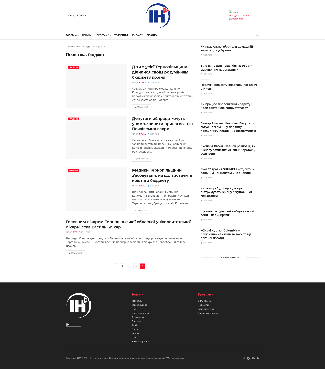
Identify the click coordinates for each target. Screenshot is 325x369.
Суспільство (138, 317)
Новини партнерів (140, 341)
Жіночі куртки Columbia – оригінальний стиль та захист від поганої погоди (226, 234)
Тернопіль (137, 301)
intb (75, 232)
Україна (135, 333)
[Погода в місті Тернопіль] (244, 12)
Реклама (152, 35)
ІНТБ (79, 358)
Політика (136, 321)
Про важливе (204, 305)
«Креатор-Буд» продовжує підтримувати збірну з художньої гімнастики (226, 192)
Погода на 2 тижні (239, 15)
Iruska (142, 186)
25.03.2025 (207, 243)
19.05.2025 (207, 158)
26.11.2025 (207, 93)
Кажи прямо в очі (206, 309)
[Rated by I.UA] (73, 325)
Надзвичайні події (140, 313)
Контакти (137, 35)
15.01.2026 (207, 74)
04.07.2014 (154, 134)
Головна (71, 35)
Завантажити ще (230, 257)
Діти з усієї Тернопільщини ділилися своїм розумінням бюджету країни (160, 72)
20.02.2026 (207, 55)
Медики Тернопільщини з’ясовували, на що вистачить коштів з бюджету (162, 175)
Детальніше (141, 107)
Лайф (134, 325)
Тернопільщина (139, 305)
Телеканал (121, 35)
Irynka (142, 82)
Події (134, 309)
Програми (103, 35)
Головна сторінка (74, 46)
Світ (134, 337)
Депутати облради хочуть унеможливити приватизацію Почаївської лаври (162, 123)
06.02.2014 (154, 186)
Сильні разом (204, 301)
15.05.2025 (207, 178)
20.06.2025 (207, 112)
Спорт (135, 329)
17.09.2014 (154, 82)
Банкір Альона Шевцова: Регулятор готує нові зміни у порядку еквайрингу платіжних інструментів (228, 127)
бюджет (88, 46)
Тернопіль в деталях (208, 313)
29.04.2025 (207, 220)
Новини (86, 35)
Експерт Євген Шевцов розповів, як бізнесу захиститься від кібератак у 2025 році (228, 149)
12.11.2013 (85, 232)
